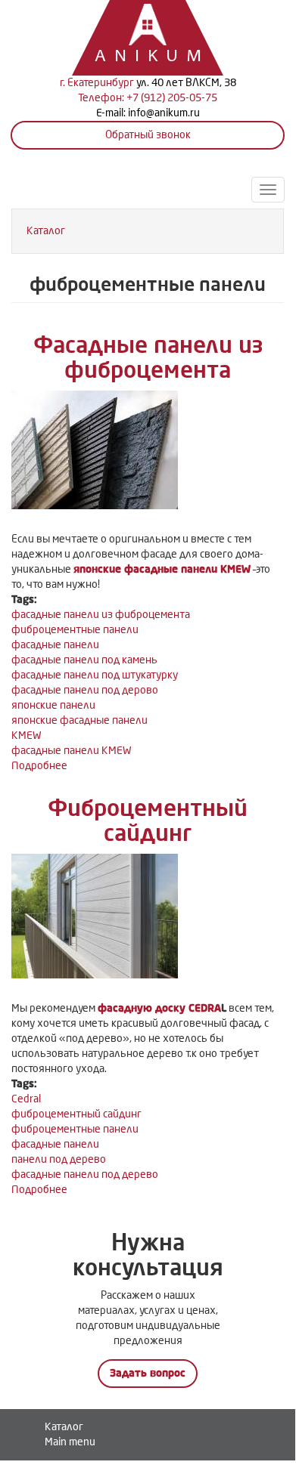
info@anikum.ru (164, 113)
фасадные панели (55, 645)
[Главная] (147, 22)
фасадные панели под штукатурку (94, 675)
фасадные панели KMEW (71, 750)
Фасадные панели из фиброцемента (148, 357)
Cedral (26, 1099)
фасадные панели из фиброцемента (100, 614)
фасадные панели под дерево (84, 1174)
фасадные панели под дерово (84, 690)
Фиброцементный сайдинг (148, 820)
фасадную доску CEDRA (159, 1008)
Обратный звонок (148, 135)
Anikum (132, 57)
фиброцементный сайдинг (76, 1114)
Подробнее (39, 765)
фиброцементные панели (75, 629)
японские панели (53, 705)
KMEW (26, 735)
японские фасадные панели (79, 720)
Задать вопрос (147, 1373)
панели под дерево (58, 1159)
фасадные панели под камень (84, 660)
